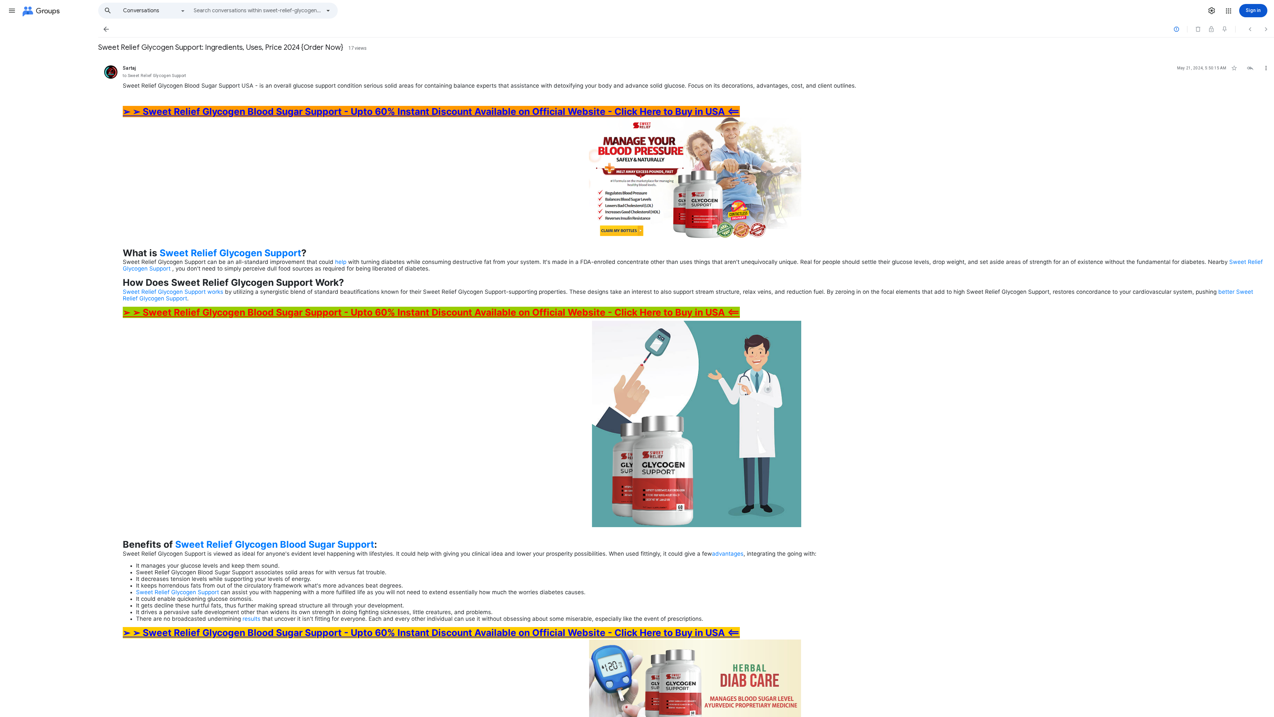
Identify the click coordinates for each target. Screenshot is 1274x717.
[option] (154, 10)
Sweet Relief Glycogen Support (230, 253)
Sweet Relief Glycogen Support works (173, 291)
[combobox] (257, 10)
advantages (727, 553)
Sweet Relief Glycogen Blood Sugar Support (274, 544)
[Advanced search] (328, 10)
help (341, 262)
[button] (12, 11)
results (252, 618)
